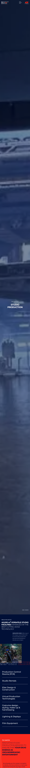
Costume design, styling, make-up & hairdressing (11, 707)
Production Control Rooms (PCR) (11, 673)
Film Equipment (10, 723)
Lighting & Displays (11, 716)
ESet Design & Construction (9, 688)
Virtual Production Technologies (11, 697)
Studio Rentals (9, 681)
